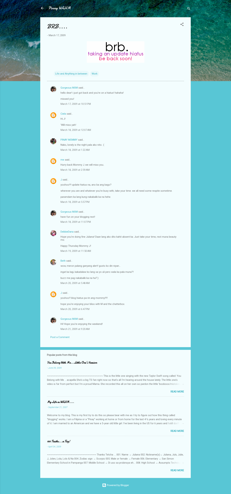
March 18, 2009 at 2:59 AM (75, 169)
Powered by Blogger (117, 485)
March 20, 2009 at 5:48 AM (75, 283)
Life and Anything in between (71, 73)
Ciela (63, 113)
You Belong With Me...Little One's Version (72, 362)
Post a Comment (60, 337)
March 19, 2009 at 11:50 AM (76, 250)
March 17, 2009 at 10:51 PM (76, 103)
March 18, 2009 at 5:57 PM (75, 201)
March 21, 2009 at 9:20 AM (75, 329)
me (62, 159)
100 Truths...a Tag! (58, 441)
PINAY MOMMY (69, 139)
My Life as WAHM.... (60, 402)
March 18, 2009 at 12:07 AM (76, 129)
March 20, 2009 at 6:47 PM (75, 309)
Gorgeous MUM (69, 87)
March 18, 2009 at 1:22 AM (75, 149)
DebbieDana (67, 231)
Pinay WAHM (59, 8)
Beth (63, 260)
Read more (177, 391)
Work (94, 73)
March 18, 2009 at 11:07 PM (76, 221)
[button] (182, 25)
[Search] (189, 9)
